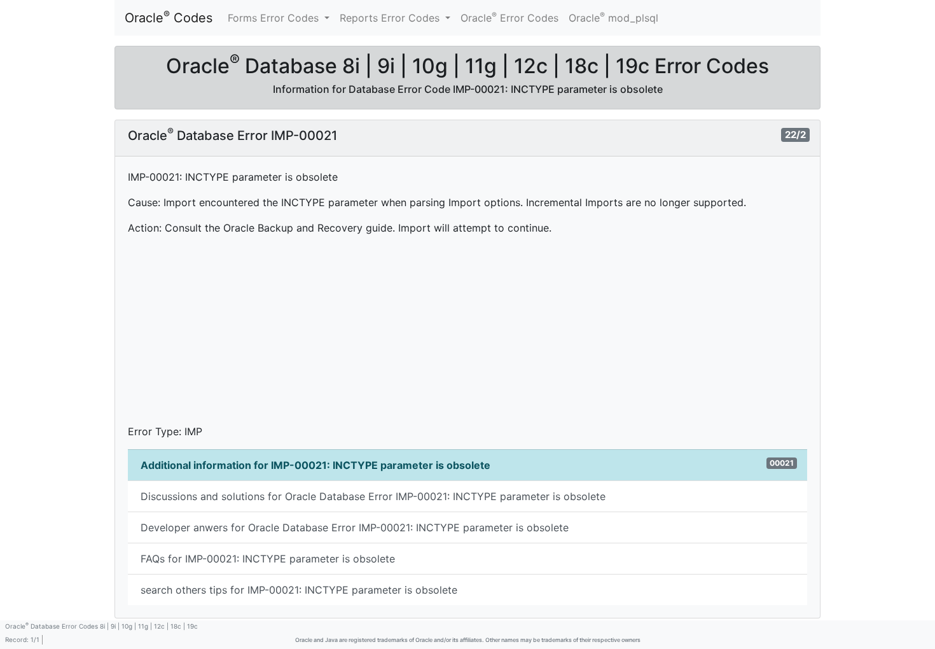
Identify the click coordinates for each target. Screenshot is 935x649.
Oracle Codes (168, 17)
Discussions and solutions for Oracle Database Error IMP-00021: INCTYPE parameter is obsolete (373, 496)
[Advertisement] (467, 335)
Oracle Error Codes (509, 17)
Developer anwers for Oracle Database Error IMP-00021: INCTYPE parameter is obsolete (355, 527)
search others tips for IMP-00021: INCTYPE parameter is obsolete (299, 589)
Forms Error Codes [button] (275, 17)
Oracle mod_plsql (613, 17)
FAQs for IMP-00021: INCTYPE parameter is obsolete (268, 558)
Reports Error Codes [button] (391, 17)
